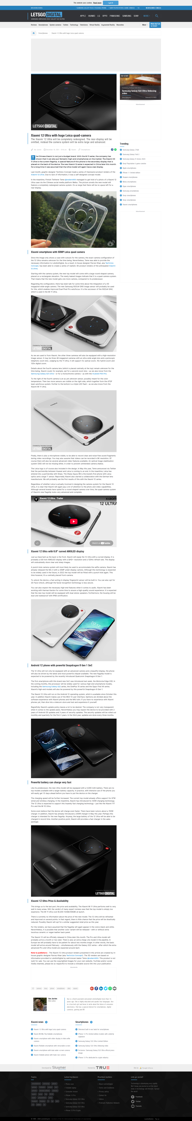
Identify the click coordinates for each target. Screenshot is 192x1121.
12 (33, 988)
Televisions (84, 25)
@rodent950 (70, 180)
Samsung (126, 16)
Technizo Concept (74, 955)
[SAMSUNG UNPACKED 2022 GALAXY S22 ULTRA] (46, 14)
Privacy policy (104, 1092)
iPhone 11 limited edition (131, 173)
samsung (46, 1084)
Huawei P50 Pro (99, 374)
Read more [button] (97, 3)
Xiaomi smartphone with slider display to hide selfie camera (52, 1039)
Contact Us (103, 1095)
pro (56, 1087)
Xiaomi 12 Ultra (37, 175)
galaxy (34, 1087)
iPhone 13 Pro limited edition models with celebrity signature (96, 1035)
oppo (33, 1098)
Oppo (104, 16)
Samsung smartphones (131, 191)
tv (44, 1105)
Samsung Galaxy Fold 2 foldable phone (61, 8)
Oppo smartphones (129, 186)
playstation (42, 1098)
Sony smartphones (129, 195)
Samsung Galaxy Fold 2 (131, 154)
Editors (101, 1099)
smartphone (61, 988)
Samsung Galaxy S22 (51, 687)
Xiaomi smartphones (130, 205)
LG (99, 16)
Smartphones (43, 25)
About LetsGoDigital (106, 1084)
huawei (34, 1101)
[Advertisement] (96, 55)
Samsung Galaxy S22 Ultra (75, 1099)
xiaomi (75, 988)
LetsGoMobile (148, 1119)
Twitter (138, 1101)
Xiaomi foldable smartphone (119, 8)
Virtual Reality (95, 25)
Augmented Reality (108, 25)
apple (34, 1094)
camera (39, 988)
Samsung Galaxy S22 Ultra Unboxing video (93, 1046)
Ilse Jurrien (37, 150)
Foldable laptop (71, 1088)
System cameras (55, 25)
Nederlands (150, 8)
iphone (34, 1091)
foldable (42, 1087)
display (42, 1101)
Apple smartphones (129, 168)
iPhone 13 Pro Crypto (73, 1110)
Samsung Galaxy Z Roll (131, 150)
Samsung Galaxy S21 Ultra (42, 374)
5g (46, 1094)
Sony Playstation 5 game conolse (134, 163)
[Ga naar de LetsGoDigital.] (33, 33)
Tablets (65, 25)
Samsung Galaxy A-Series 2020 (134, 159)
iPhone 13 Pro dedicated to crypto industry (93, 1057)
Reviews (34, 25)
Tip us (157, 1119)
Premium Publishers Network (109, 1103)
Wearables (120, 25)
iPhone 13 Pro (71, 1095)
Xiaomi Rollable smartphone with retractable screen (52, 1046)
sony (40, 1094)
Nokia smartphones (129, 182)
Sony (136, 16)
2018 (51, 1094)
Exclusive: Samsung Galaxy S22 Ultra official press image (96, 1051)
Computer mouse (72, 1092)
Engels (158, 8)
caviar (50, 1087)
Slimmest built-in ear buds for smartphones (93, 1029)
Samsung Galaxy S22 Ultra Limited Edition (93, 1041)
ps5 (57, 1101)
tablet (39, 1105)
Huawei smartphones (130, 177)
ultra (69, 988)
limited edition (44, 1091)
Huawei (91, 16)
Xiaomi (73, 150)
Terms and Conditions (106, 1088)
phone (52, 988)
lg (52, 1101)
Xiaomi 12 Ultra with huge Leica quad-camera (50, 1029)
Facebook (139, 1097)
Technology (74, 25)
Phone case (70, 1084)
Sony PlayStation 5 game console (92, 8)
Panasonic (115, 16)
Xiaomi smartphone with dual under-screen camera (52, 1050)
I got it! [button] (110, 3)
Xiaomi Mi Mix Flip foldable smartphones (48, 1034)
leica (45, 988)
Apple (83, 16)
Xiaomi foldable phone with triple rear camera (50, 1055)
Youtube (139, 1106)
